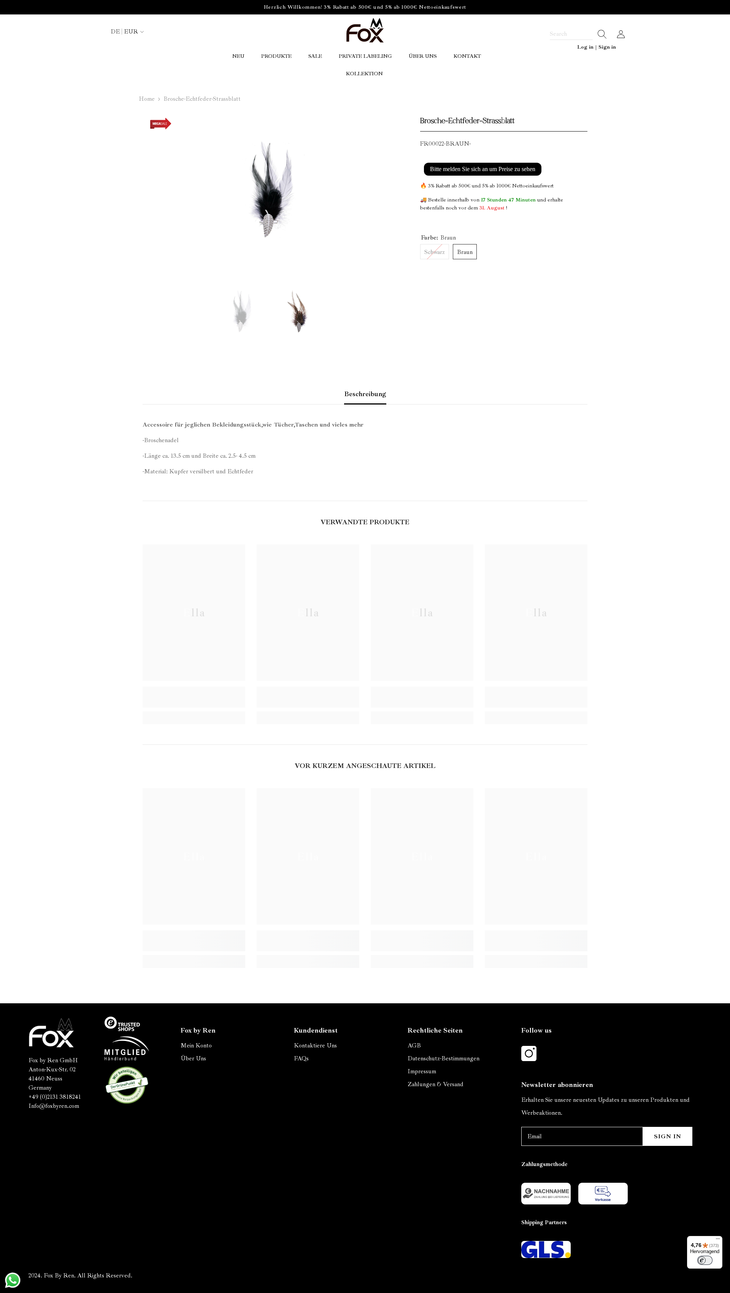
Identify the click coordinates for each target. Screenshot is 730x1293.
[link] (194, 697)
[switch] (705, 1260)
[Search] (578, 34)
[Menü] (717, 1240)
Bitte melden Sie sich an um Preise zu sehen (482, 169)
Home (147, 99)
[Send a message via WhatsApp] (13, 1280)
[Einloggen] (620, 34)
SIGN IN (667, 1136)
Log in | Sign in (596, 47)
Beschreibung (365, 394)
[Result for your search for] (600, 34)
